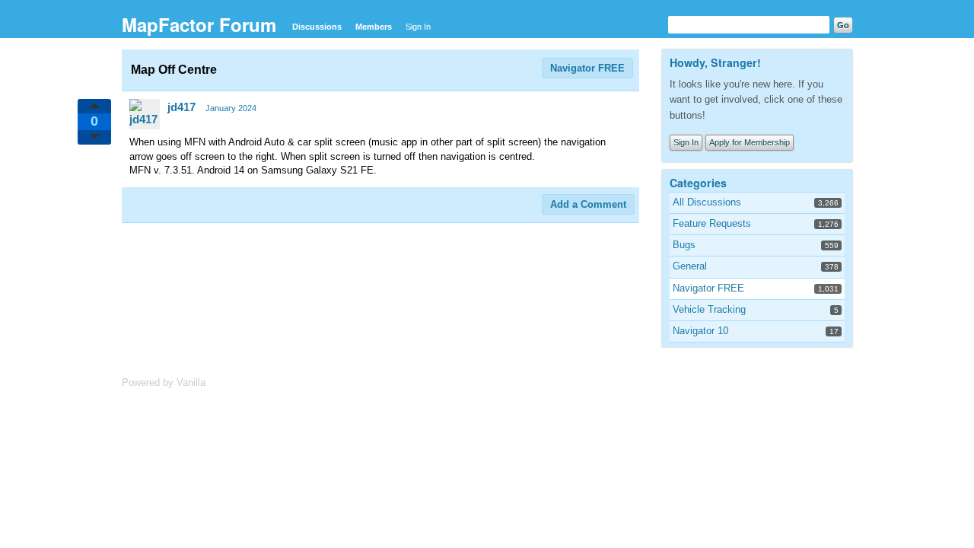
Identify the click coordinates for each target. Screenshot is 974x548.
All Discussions (707, 202)
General (690, 266)
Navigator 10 (700, 330)
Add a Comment (588, 204)
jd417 (181, 106)
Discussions (317, 26)
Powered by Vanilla (163, 382)
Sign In (418, 26)
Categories (698, 182)
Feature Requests (712, 223)
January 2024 (230, 108)
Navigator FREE (587, 68)
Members (373, 26)
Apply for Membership (749, 142)
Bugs (684, 244)
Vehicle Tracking (709, 309)
